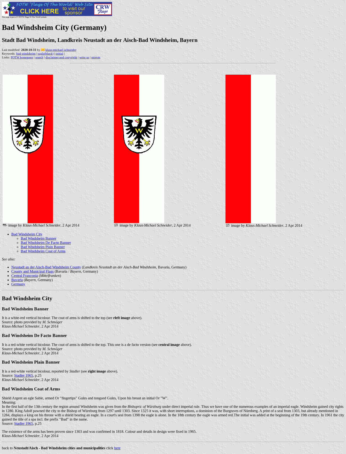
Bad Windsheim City (26, 234)
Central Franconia (24, 276)
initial (59, 53)
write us (84, 57)
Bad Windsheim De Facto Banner (46, 243)
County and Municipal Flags (32, 271)
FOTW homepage (22, 57)
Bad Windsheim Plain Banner (43, 247)
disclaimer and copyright (61, 57)
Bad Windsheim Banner (38, 238)
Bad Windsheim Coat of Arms (43, 251)
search (39, 57)
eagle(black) (45, 53)
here (117, 448)
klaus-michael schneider (60, 50)
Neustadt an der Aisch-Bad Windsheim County (46, 267)
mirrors (95, 57)
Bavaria (17, 280)
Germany (18, 284)
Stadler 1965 (23, 375)
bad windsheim (26, 53)
